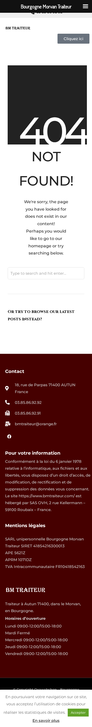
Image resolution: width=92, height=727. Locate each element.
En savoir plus (46, 720)
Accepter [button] (78, 712)
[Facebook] (9, 436)
